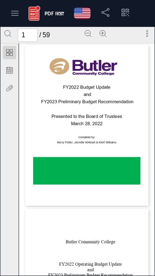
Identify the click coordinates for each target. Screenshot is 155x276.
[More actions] (147, 33)
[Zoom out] (88, 33)
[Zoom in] (103, 33)
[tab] (9, 54)
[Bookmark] (9, 70)
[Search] (7, 33)
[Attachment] (9, 88)
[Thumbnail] (9, 52)
